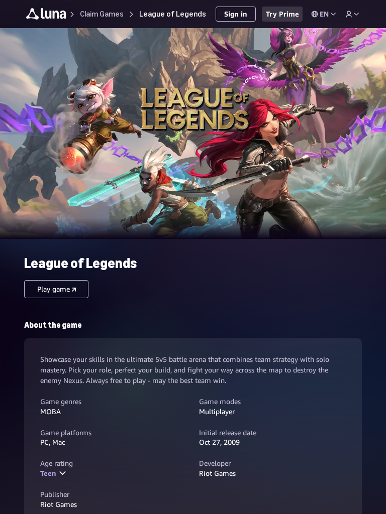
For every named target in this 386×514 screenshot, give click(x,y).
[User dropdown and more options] (352, 14)
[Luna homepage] (46, 15)
